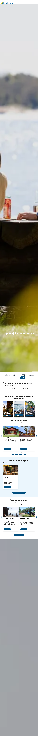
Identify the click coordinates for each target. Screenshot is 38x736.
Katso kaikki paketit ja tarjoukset (19, 492)
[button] (21, 452)
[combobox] (7, 375)
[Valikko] (36, 2)
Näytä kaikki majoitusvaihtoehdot (19, 454)
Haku (23, 377)
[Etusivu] (7, 2)
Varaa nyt (7, 448)
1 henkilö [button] (15, 378)
